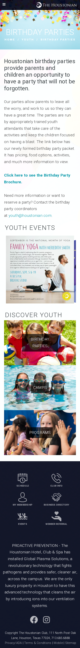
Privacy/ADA (13, 643)
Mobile (58, 643)
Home (10, 39)
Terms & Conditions (37, 643)
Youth (28, 39)
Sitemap (70, 643)
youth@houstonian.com (30, 215)
